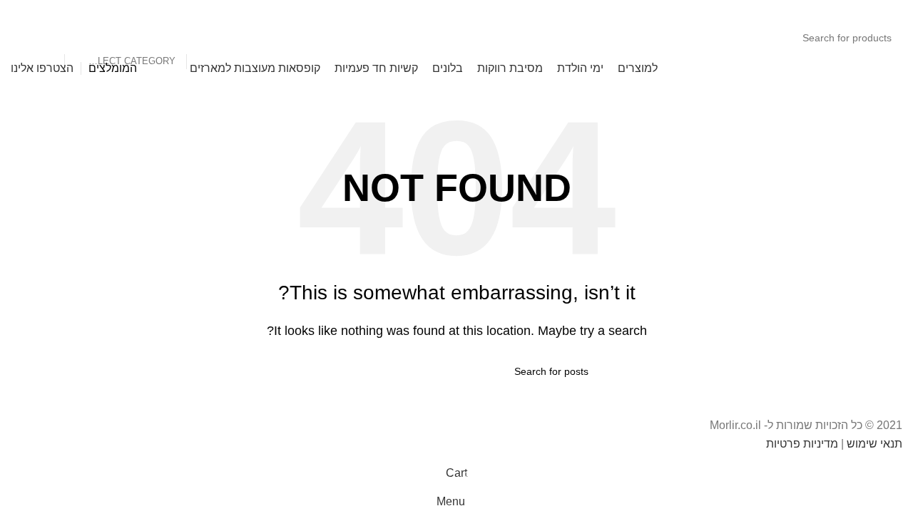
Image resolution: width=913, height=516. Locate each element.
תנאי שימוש (874, 444)
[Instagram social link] (153, 10)
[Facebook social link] (172, 10)
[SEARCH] (47, 37)
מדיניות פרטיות (802, 444)
